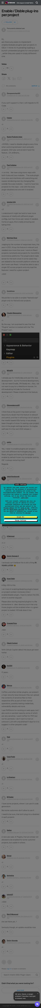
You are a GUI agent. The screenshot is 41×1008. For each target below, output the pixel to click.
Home (10, 3)
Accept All (20, 517)
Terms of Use (24, 508)
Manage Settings (20, 520)
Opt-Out (27, 513)
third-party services (16, 509)
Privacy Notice (9, 508)
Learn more (24, 498)
